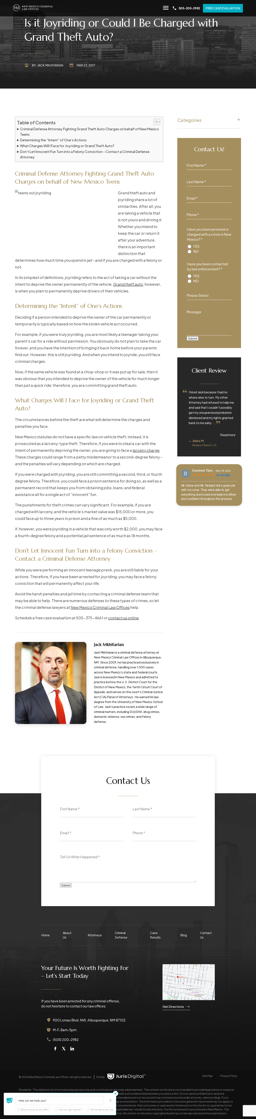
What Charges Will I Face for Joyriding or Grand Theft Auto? (67, 146)
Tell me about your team (102, 1109)
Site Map (207, 1075)
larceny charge (145, 450)
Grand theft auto (128, 284)
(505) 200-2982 (66, 1039)
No (196, 251)
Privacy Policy (228, 1075)
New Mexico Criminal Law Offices (100, 607)
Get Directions (173, 1007)
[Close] (115, 1093)
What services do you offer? (35, 1109)
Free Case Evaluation (223, 8)
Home (45, 935)
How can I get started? (69, 1109)
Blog (183, 935)
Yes (196, 246)
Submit (192, 338)
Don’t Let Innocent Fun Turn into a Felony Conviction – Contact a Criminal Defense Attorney (84, 154)
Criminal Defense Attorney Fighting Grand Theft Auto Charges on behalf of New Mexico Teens (89, 131)
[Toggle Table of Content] (155, 122)
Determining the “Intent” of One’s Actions (53, 140)
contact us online (123, 617)
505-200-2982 (189, 8)
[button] (10, 1100)
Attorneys (95, 935)
